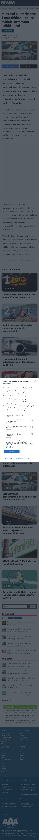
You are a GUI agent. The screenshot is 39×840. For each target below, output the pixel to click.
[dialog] (19, 420)
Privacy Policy (30, 458)
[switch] (31, 420)
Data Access (19, 458)
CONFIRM (11, 451)
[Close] (35, 382)
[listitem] (19, 416)
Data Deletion (9, 458)
